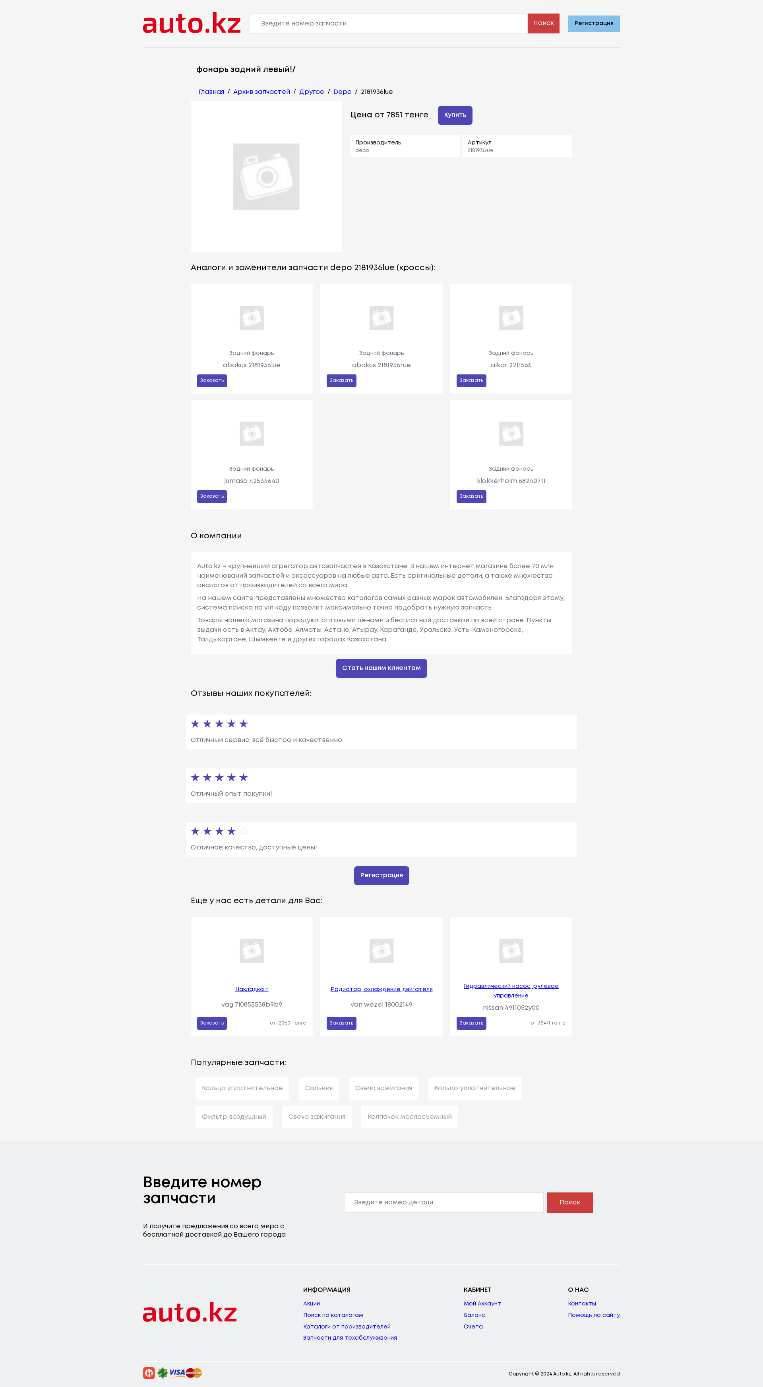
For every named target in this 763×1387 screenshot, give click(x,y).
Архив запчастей (261, 92)
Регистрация (594, 23)
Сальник (319, 1088)
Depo (342, 92)
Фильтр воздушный (234, 1117)
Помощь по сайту (594, 1315)
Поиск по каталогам (333, 1315)
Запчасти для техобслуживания (350, 1338)
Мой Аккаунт (482, 1303)
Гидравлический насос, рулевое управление (511, 991)
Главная (211, 92)
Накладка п (252, 989)
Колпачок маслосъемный (410, 1117)
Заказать (212, 380)
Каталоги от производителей (347, 1327)
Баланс (474, 1315)
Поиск (543, 23)
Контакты (582, 1303)
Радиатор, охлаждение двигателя (382, 989)
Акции (311, 1303)
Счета (473, 1327)
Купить (455, 115)
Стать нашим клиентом (381, 668)
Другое (311, 92)
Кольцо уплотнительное (242, 1088)
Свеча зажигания (383, 1088)
